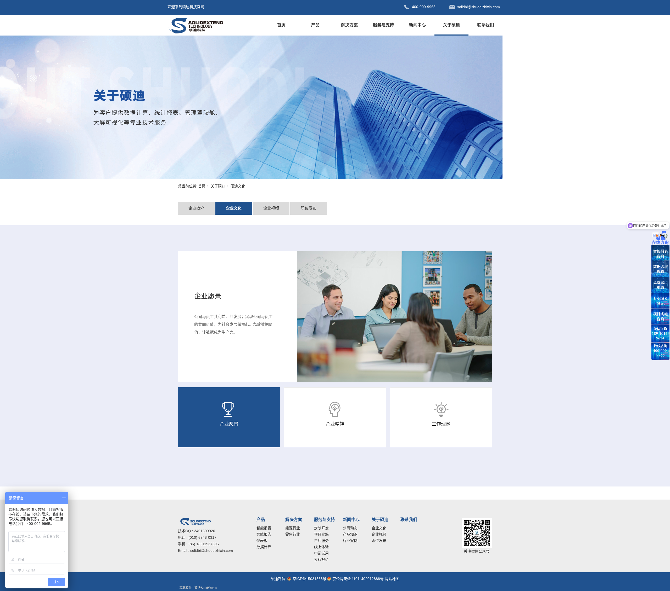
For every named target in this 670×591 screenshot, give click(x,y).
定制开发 (321, 528)
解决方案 (349, 25)
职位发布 (308, 208)
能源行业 (292, 528)
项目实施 (321, 534)
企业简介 (196, 208)
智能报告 (263, 534)
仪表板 (261, 540)
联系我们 (485, 25)
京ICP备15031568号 (309, 579)
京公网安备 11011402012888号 (358, 579)
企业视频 (271, 208)
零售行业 (292, 534)
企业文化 (234, 208)
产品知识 (350, 534)
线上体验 (321, 547)
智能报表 (263, 528)
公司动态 (350, 528)
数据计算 (263, 547)
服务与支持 (383, 25)
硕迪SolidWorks (205, 588)
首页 (281, 25)
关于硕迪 (451, 25)
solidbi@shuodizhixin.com (211, 550)
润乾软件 (185, 588)
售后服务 (321, 540)
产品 (315, 25)
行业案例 (350, 540)
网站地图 (392, 579)
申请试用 (321, 553)
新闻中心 (417, 25)
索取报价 (321, 559)
